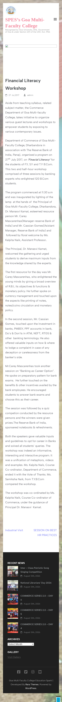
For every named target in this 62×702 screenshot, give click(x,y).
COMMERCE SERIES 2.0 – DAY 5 (36, 612)
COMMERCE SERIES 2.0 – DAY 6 (36, 597)
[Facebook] (18, 672)
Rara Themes (32, 684)
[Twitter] (25, 672)
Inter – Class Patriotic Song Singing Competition (34, 570)
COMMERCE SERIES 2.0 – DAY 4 (36, 626)
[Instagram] (32, 672)
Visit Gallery (14, 657)
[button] (58, 699)
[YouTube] (40, 672)
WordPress (30, 688)
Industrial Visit (14, 530)
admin (30, 95)
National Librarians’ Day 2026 (35, 582)
